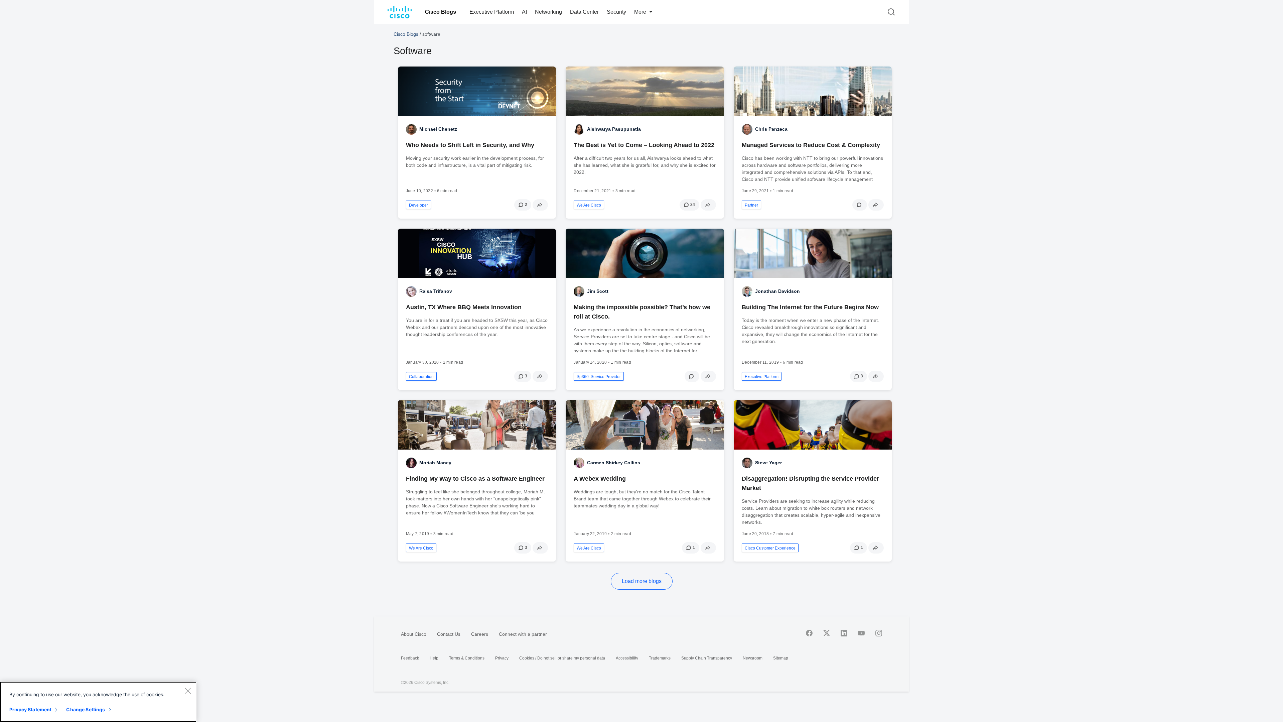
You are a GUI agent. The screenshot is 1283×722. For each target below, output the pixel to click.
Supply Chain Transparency (706, 658)
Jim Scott (597, 291)
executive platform (761, 377)
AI (524, 12)
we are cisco (589, 205)
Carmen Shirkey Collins (613, 462)
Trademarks (660, 658)
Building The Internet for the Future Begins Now (810, 307)
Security (616, 12)
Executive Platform (491, 12)
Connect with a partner (523, 634)
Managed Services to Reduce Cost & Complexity (811, 145)
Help (434, 658)
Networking (548, 12)
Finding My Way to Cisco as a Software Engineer (475, 478)
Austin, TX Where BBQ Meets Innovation (464, 307)
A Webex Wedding (600, 478)
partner (751, 205)
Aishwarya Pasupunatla (614, 129)
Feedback (410, 658)
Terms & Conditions (466, 658)
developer (418, 205)
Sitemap (780, 658)
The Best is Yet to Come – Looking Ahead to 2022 (644, 145)
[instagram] (878, 633)
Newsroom (752, 658)
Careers (479, 634)
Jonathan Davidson (777, 291)
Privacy (502, 658)
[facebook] (809, 633)
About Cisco (413, 634)
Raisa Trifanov (435, 291)
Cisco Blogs (440, 12)
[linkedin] (844, 633)
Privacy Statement (30, 709)
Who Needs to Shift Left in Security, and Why (470, 145)
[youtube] (861, 633)
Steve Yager (768, 462)
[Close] (187, 690)
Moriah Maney (435, 462)
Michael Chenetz (438, 129)
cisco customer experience (770, 548)
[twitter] (826, 633)
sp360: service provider (599, 377)
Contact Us (448, 634)
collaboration (421, 377)
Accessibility (627, 658)
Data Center (584, 12)
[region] (98, 702)
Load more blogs (642, 581)
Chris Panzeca (771, 129)
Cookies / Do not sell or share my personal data (562, 658)
